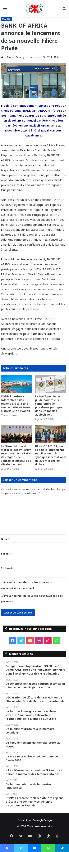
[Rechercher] (64, 10)
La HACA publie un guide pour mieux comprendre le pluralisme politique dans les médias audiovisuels (48, 405)
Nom (5, 539)
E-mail (6, 553)
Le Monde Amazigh (14, 57)
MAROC (6, 19)
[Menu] (5, 10)
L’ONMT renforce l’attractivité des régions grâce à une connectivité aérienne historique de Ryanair (15, 404)
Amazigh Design (42, 820)
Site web (7, 568)
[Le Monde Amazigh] (34, 8)
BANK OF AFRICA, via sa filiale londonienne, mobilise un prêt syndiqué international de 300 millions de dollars (50, 455)
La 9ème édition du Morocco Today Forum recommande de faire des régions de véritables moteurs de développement (16, 455)
